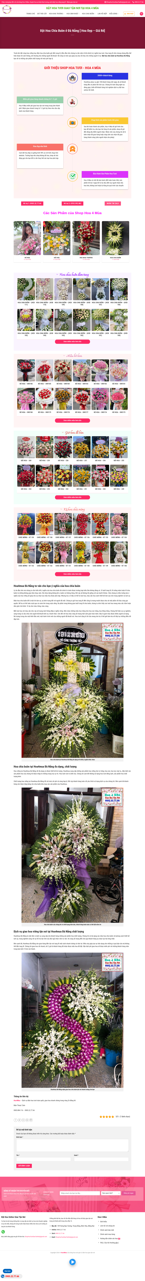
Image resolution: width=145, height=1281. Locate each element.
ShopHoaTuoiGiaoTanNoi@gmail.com (36, 1236)
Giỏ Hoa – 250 (100, 489)
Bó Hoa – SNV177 (81, 412)
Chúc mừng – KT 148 (119, 566)
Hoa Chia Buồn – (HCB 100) (118, 334)
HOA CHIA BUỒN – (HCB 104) (44, 334)
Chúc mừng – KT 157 (63, 537)
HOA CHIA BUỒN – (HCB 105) (26, 334)
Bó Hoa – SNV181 (118, 384)
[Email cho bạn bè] (23, 1120)
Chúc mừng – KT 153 (26, 566)
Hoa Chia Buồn (88, 14)
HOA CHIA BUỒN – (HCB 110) (44, 304)
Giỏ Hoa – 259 (44, 461)
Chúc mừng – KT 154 (119, 537)
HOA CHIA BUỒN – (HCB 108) (81, 304)
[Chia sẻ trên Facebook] (15, 1120)
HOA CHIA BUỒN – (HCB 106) (118, 304)
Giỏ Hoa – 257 (82, 461)
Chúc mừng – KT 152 (44, 566)
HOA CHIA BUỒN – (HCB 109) (63, 304)
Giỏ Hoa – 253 (44, 489)
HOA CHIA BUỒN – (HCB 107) (100, 304)
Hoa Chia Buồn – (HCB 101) (100, 334)
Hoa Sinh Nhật (72, 14)
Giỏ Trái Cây (42, 14)
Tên (18, 1155)
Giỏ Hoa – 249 (119, 489)
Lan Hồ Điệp (102, 14)
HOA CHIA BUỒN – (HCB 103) (63, 334)
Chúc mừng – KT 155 (100, 537)
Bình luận (19, 1137)
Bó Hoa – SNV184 (63, 384)
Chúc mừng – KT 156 (81, 537)
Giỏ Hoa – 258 (63, 461)
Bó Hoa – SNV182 (100, 384)
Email (76, 1155)
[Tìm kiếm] (141, 14)
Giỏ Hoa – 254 (26, 489)
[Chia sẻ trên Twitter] (19, 1120)
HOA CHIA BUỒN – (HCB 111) (26, 304)
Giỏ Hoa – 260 (26, 461)
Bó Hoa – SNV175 (118, 412)
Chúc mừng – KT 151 (63, 566)
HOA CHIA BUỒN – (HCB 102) (81, 334)
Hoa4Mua (64, 1253)
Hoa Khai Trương (56, 14)
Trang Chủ (30, 14)
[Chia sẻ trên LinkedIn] (31, 1120)
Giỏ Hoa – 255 (119, 461)
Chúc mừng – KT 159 (26, 537)
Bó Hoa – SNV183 (81, 384)
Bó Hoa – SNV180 (26, 412)
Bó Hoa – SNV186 (26, 384)
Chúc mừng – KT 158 (44, 537)
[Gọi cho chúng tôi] (3, 1232)
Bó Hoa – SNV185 (44, 384)
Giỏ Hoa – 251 (82, 489)
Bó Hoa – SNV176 (100, 412)
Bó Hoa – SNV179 (44, 412)
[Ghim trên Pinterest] (27, 1120)
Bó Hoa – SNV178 (63, 412)
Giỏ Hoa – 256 (100, 461)
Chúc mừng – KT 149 (100, 566)
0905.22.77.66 (60, 1233)
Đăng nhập (130, 13)
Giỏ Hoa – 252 (63, 489)
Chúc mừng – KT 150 (81, 566)
